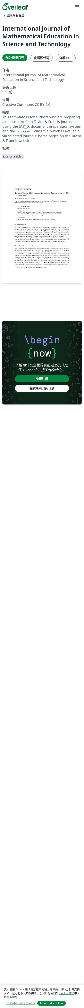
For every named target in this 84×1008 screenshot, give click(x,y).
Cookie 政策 (66, 993)
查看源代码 (41, 58)
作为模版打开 (14, 58)
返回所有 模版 (13, 16)
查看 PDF (65, 58)
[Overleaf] (15, 6)
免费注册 (42, 379)
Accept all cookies (51, 1003)
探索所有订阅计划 (42, 388)
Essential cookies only (20, 1003)
